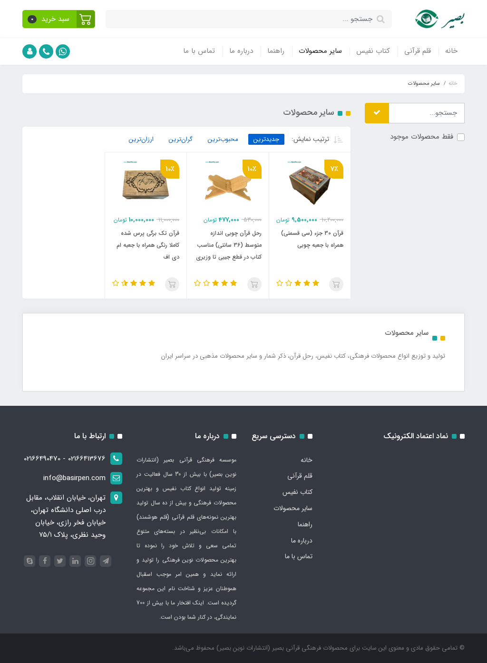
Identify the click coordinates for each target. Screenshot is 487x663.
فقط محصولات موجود (421, 136)
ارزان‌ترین (141, 139)
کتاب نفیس (373, 51)
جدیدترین (266, 139)
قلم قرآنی (417, 51)
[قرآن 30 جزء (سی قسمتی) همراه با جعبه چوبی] (310, 183)
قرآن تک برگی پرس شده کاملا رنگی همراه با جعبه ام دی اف (148, 245)
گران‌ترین (181, 139)
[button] (58, 19)
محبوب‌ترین (223, 139)
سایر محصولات (320, 51)
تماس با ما (199, 51)
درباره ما (241, 51)
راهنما (275, 51)
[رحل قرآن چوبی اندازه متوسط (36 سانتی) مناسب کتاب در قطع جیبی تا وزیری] (228, 183)
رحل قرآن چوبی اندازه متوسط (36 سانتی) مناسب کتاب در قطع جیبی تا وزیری (229, 245)
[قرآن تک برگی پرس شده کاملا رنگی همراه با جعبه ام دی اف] (146, 183)
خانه (451, 51)
